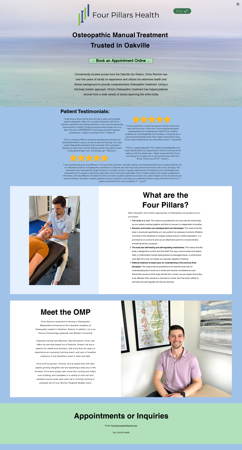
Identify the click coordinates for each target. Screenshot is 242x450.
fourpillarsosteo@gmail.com (124, 425)
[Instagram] (237, 4)
